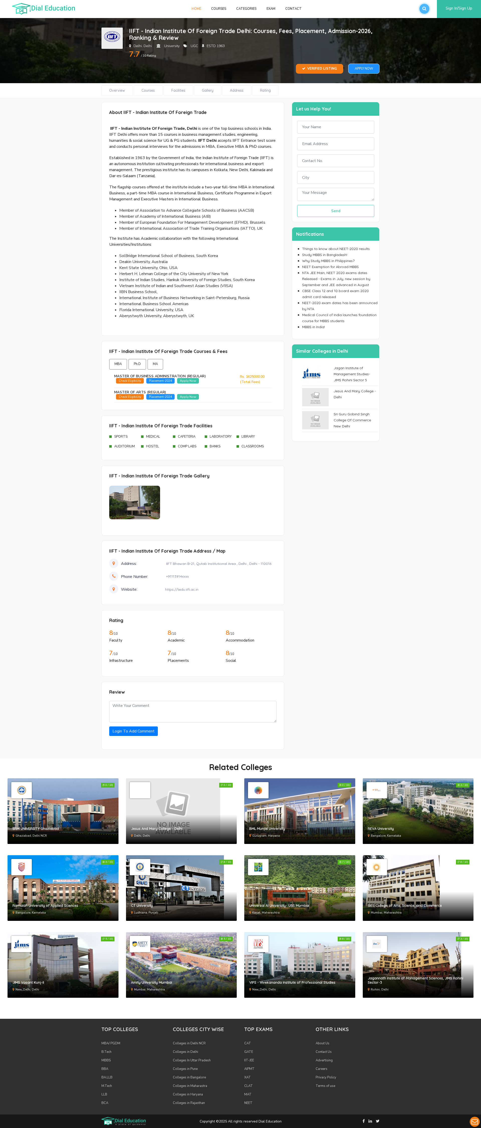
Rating (265, 90)
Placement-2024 (160, 381)
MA (155, 364)
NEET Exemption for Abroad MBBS (330, 267)
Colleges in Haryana (188, 1094)
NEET (248, 1103)
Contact (293, 9)
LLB (104, 1094)
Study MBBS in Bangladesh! (324, 255)
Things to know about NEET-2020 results (336, 248)
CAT (247, 1043)
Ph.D (137, 364)
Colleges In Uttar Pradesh (192, 1060)
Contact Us (324, 1052)
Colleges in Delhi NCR (189, 1043)
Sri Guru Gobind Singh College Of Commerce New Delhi (352, 420)
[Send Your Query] (475, 1122)
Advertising (324, 1060)
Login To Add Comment (133, 731)
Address (237, 90)
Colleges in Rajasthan (189, 1103)
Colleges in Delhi (185, 1052)
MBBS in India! (313, 327)
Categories (246, 9)
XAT (247, 1077)
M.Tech (106, 1086)
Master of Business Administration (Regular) (160, 376)
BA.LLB (106, 1077)
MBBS (106, 1060)
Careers (321, 1069)
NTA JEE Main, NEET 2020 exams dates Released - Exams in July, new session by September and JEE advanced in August (336, 279)
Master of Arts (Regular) (140, 392)
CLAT (248, 1086)
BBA (104, 1069)
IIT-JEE (249, 1060)
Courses (218, 9)
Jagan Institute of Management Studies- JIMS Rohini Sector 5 (352, 374)
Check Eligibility (130, 381)
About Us (322, 1043)
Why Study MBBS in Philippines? (328, 261)
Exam (271, 9)
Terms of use (325, 1086)
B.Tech (106, 1052)
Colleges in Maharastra (190, 1086)
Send (335, 210)
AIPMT (249, 1069)
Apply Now (364, 68)
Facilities (178, 90)
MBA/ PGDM (110, 1043)
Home (199, 8)
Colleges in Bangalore (189, 1077)
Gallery (207, 90)
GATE (248, 1052)
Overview (117, 90)
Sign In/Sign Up (459, 8)
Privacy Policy (326, 1077)
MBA (118, 364)
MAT (248, 1094)
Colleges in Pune (185, 1069)
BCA (104, 1103)
